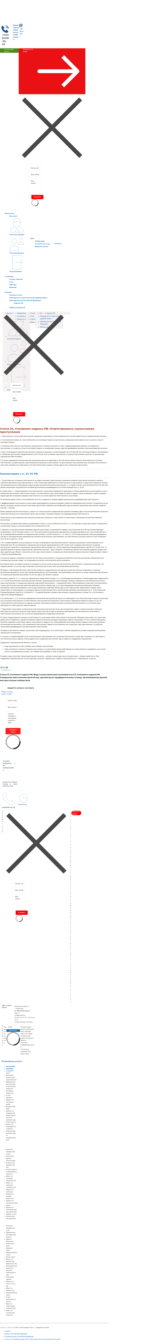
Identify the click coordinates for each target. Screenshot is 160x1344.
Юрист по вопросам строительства (11, 1185)
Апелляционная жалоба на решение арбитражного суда (11, 1270)
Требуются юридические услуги (10, 1151)
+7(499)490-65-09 (5, 39)
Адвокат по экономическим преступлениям (11, 1209)
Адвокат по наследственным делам (12, 1203)
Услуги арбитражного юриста (11, 1299)
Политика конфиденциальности (28, 1045)
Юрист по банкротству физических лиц (11, 1261)
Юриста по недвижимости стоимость (11, 1126)
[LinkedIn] (1, 667)
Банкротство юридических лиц (10, 1165)
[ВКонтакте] (7, 667)
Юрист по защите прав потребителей (11, 1306)
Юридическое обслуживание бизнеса (11, 1234)
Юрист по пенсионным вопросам (10, 1313)
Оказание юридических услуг (10, 1228)
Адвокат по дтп (11, 1214)
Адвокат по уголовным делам (10, 1102)
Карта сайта (25, 1054)
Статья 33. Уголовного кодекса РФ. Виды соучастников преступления (33, 674)
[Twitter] (5, 667)
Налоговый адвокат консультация (10, 1158)
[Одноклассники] (3, 667)
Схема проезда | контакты (24, 1022)
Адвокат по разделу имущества (10, 1196)
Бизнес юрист (10, 1257)
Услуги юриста (11, 1122)
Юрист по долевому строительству (11, 1178)
